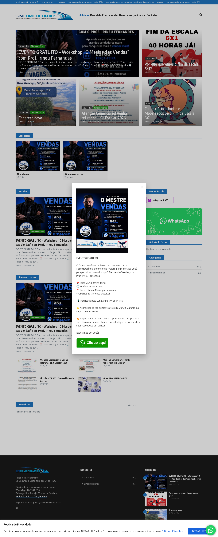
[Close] (142, 187)
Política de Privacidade (172, 531)
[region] (109, 528)
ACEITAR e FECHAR (201, 531)
